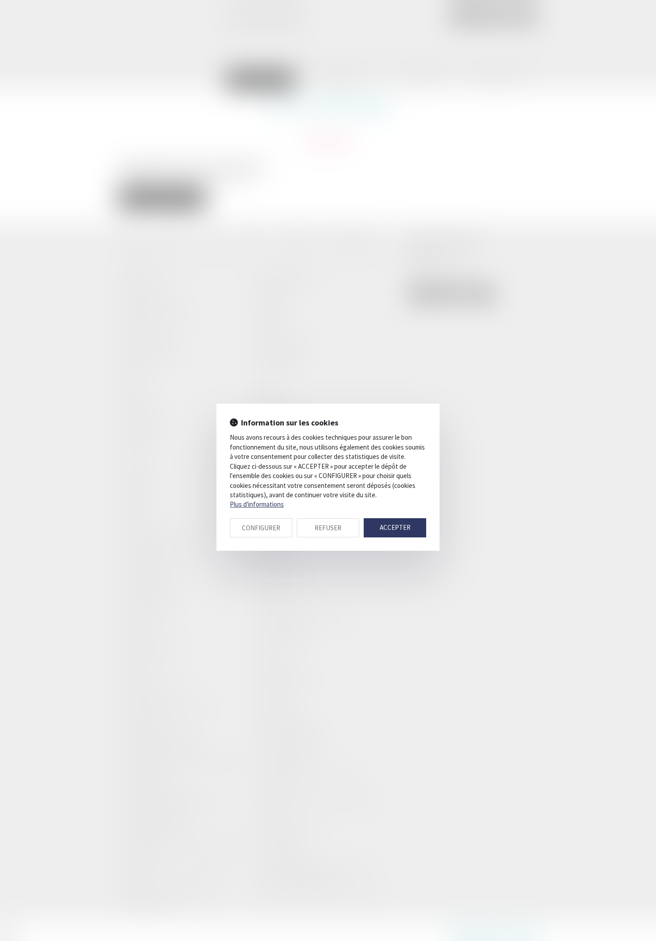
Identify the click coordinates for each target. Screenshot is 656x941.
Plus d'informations (257, 504)
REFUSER (328, 528)
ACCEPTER (395, 527)
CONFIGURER (261, 528)
